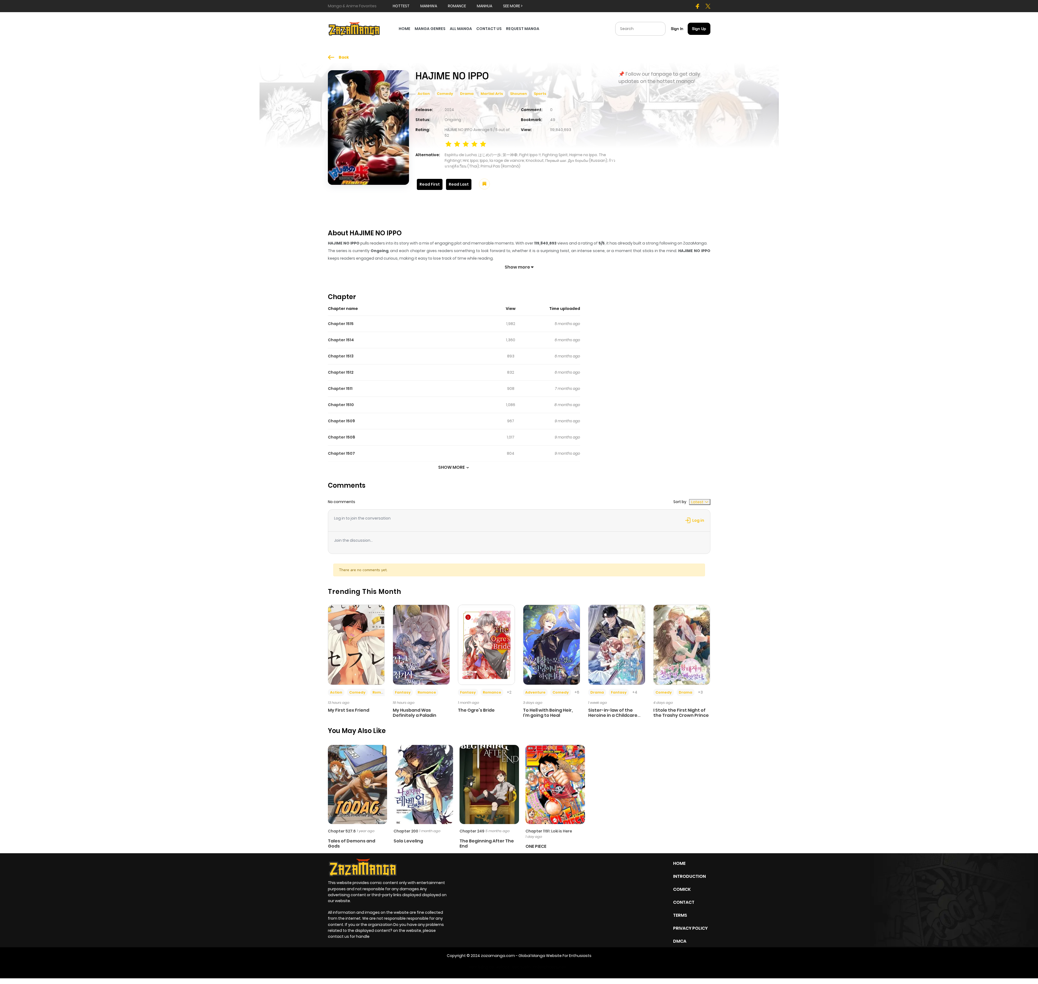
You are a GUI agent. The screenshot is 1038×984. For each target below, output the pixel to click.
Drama (467, 93)
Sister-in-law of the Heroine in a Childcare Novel (612, 715)
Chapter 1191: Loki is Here (548, 831)
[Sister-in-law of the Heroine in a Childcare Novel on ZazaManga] (616, 644)
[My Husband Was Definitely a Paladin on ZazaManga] (421, 644)
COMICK (682, 889)
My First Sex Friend (348, 710)
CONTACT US (489, 28)
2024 (449, 109)
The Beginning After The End (487, 843)
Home (679, 863)
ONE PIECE (535, 846)
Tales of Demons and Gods (351, 843)
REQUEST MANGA (522, 28)
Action (424, 93)
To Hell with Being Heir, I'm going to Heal (548, 712)
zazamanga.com (498, 955)
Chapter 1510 (341, 404)
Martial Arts (492, 93)
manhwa (428, 6)
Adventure (535, 692)
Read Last (459, 184)
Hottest (401, 6)
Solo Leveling (408, 841)
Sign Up (699, 28)
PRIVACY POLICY (690, 928)
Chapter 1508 (341, 437)
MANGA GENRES (430, 28)
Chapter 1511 (340, 388)
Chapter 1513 (341, 356)
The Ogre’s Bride (476, 710)
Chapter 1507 (341, 453)
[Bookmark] (484, 184)
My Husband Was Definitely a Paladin (414, 712)
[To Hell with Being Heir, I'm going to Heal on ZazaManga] (551, 644)
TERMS (680, 915)
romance (457, 6)
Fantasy (403, 692)
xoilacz (503, 967)
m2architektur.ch (549, 967)
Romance (381, 692)
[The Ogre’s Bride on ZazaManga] (486, 644)
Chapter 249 (472, 831)
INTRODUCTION (689, 876)
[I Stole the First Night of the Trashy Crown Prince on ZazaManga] (682, 644)
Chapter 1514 (341, 340)
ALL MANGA (461, 28)
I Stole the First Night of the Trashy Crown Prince (681, 712)
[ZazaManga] (354, 28)
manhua (484, 6)
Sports (540, 93)
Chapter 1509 (341, 421)
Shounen (518, 93)
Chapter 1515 (341, 323)
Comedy (445, 93)
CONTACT (683, 902)
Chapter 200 (406, 831)
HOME (404, 28)
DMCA (679, 941)
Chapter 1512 (341, 372)
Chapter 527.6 (342, 831)
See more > (513, 6)
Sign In (677, 28)
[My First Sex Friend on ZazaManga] (356, 644)
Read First (430, 184)
